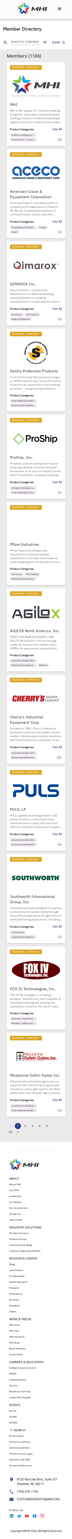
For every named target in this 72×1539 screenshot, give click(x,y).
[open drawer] (59, 9)
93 (10, 1132)
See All (57, 129)
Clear (56, 42)
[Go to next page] (18, 1132)
